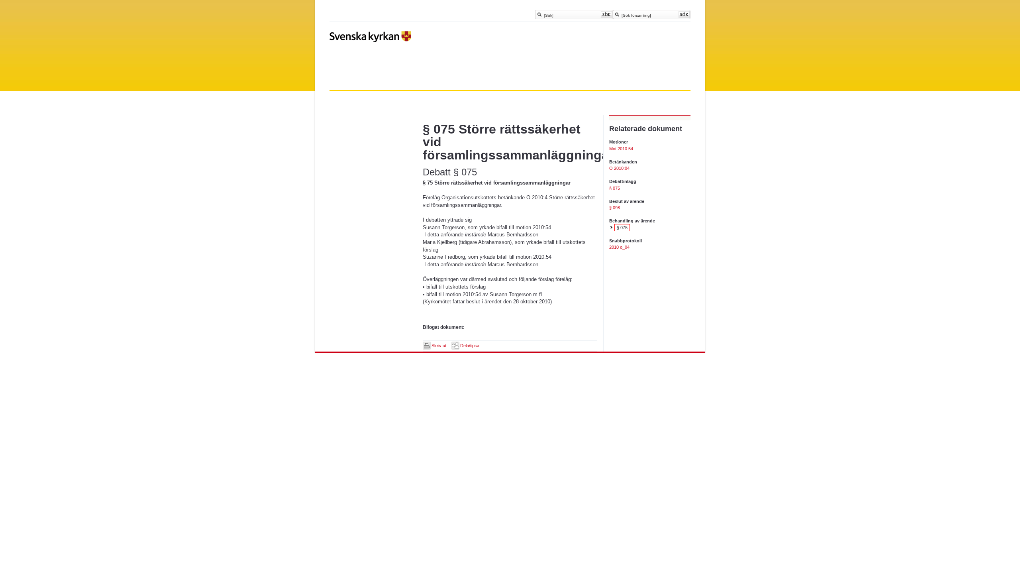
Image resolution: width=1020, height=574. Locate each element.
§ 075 (614, 188)
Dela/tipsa (469, 345)
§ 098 (614, 207)
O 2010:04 (619, 168)
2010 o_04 (619, 247)
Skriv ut (439, 345)
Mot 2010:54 (621, 148)
